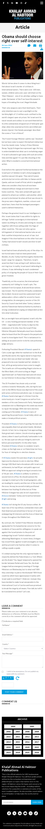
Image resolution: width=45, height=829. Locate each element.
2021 (37, 747)
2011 (18, 737)
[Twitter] (8, 3)
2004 (13, 726)
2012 (27, 737)
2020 (27, 747)
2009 (37, 731)
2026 (37, 752)
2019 (18, 747)
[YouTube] (17, 3)
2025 (27, 752)
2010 (8, 737)
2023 (8, 752)
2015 (18, 742)
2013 (37, 737)
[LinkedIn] (12, 3)
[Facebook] (3, 3)
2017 (37, 742)
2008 (27, 731)
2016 (27, 742)
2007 (18, 731)
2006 (8, 731)
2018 (8, 747)
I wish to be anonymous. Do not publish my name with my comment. (23, 672)
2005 (32, 726)
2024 (18, 752)
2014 (8, 742)
